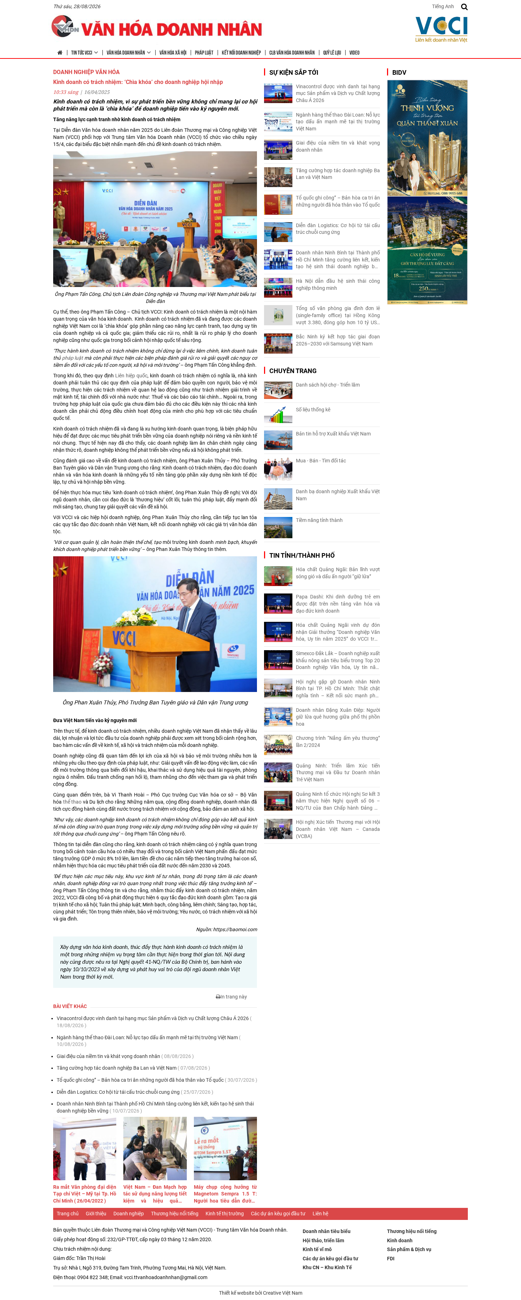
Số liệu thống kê (313, 409)
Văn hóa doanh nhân (126, 52)
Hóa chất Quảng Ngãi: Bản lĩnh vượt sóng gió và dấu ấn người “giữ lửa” (338, 573)
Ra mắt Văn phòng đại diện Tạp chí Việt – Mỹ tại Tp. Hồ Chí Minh (84, 1194)
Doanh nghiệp (128, 1213)
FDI (390, 1258)
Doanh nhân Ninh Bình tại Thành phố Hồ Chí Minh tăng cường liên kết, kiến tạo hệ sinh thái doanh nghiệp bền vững (155, 1107)
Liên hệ (320, 1213)
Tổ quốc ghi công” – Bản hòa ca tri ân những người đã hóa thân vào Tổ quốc (157, 1080)
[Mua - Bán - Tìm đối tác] (278, 469)
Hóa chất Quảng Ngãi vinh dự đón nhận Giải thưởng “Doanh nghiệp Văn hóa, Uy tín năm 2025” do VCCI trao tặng (338, 632)
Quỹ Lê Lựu (332, 52)
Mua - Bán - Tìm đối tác (321, 460)
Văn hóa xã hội (172, 52)
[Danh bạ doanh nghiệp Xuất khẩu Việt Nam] (278, 499)
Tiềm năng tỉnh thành (319, 520)
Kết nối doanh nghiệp (241, 52)
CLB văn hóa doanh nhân (292, 52)
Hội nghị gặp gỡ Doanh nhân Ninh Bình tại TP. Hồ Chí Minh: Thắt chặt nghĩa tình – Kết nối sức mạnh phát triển (338, 689)
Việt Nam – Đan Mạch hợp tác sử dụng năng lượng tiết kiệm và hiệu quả (154, 1194)
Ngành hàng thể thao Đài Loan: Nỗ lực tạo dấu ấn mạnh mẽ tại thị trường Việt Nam (149, 1041)
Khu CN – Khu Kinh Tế (327, 1267)
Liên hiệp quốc (131, 375)
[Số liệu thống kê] (278, 414)
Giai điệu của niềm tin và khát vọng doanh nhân (125, 1056)
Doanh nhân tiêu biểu (327, 1231)
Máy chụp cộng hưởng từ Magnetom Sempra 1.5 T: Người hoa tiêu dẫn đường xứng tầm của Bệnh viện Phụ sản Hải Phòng (225, 1194)
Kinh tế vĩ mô (317, 1249)
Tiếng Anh (443, 6)
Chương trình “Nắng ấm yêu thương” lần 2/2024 (338, 741)
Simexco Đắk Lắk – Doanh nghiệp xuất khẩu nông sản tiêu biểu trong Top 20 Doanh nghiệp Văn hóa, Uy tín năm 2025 (338, 661)
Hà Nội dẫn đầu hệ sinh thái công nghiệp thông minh (338, 284)
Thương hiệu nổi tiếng (174, 1213)
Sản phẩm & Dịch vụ (409, 1249)
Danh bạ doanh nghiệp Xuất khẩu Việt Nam (338, 495)
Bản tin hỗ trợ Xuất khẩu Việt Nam (333, 434)
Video (354, 52)
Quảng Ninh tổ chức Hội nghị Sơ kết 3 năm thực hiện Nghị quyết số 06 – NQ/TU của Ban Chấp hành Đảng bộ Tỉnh (338, 801)
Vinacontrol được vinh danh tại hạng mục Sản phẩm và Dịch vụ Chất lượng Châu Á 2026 (154, 1021)
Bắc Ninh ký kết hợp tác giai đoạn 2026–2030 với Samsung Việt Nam (338, 340)
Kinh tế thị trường (225, 1213)
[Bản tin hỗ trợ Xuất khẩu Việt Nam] (278, 440)
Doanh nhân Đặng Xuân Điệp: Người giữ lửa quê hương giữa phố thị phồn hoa (338, 717)
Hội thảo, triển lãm (323, 1240)
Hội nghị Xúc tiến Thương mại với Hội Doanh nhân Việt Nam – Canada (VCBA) (338, 829)
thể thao (72, 802)
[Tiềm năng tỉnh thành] (278, 527)
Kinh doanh (400, 1240)
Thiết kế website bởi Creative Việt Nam (260, 1293)
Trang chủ (68, 1213)
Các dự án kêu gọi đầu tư (278, 1213)
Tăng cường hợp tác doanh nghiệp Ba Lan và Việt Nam (133, 1068)
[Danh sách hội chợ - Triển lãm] (278, 390)
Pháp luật (204, 52)
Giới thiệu (96, 1213)
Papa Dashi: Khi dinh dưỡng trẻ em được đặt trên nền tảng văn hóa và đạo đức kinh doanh (338, 603)
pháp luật (72, 358)
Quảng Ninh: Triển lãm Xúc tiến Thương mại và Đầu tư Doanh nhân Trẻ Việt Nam (338, 772)
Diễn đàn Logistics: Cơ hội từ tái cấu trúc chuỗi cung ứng (135, 1092)
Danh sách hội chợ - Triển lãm (328, 385)
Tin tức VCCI (81, 52)
